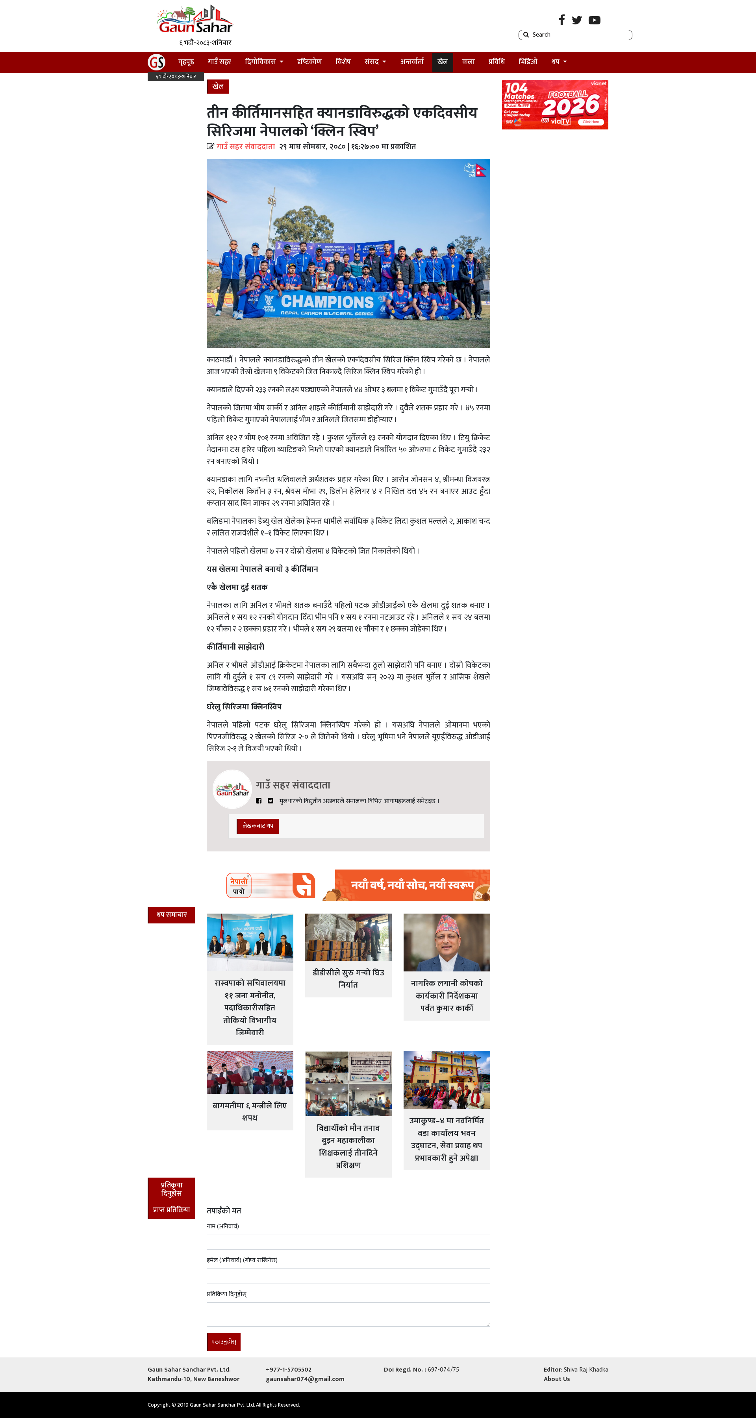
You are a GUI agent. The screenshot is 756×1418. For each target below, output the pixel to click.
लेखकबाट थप (258, 826)
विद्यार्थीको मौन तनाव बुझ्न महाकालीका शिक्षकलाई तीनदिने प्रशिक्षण (348, 1146)
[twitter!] (270, 801)
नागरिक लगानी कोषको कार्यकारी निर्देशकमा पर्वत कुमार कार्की (447, 996)
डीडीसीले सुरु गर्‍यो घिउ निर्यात (348, 979)
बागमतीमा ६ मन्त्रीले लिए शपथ (250, 1112)
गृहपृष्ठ (188, 62)
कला (468, 62)
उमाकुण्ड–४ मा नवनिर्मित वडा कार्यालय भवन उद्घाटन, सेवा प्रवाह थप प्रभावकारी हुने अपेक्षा (447, 1139)
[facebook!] (258, 801)
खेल (442, 62)
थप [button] (556, 62)
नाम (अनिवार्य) (223, 1227)
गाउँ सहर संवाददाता (246, 146)
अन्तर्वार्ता (412, 62)
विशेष (343, 62)
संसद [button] (372, 62)
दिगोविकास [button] (261, 62)
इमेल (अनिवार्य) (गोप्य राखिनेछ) (242, 1260)
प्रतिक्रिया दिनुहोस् (226, 1294)
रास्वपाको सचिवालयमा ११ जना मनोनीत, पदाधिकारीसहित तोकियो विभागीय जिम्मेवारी (250, 1007)
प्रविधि (497, 62)
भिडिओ (528, 62)
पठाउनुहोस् (223, 1342)
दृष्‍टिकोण (309, 62)
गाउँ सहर (219, 62)
